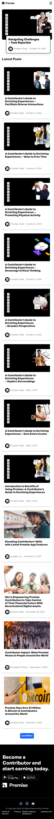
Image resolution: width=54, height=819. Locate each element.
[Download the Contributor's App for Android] (11, 777)
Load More (27, 736)
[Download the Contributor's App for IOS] (29, 777)
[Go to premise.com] (27, 785)
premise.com (46, 812)
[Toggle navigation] (50, 3)
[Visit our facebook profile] (21, 804)
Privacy (17, 812)
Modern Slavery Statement (29, 813)
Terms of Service (5, 813)
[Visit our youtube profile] (33, 804)
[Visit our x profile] (27, 804)
